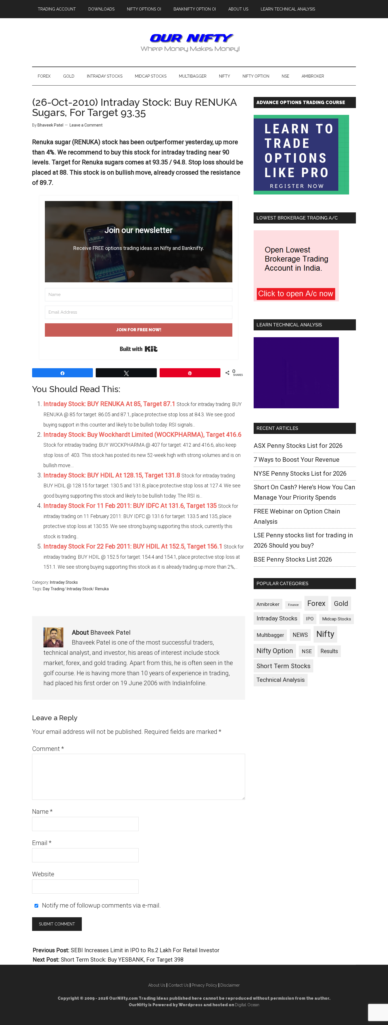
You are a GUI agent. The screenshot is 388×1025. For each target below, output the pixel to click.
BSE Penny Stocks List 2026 (293, 559)
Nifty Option (274, 651)
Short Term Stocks (283, 666)
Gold (341, 603)
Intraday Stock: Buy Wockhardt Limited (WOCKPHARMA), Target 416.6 (142, 434)
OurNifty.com (194, 42)
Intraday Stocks (64, 582)
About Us (156, 985)
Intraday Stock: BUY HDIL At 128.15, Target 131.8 (111, 475)
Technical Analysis (280, 679)
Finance (293, 605)
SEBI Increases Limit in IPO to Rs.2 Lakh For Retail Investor (145, 950)
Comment (48, 748)
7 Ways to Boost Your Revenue (296, 459)
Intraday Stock (80, 589)
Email (41, 842)
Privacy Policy (204, 985)
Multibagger (270, 635)
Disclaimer (230, 985)
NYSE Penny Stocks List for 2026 (300, 473)
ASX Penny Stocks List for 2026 (298, 445)
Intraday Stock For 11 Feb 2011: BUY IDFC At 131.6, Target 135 (130, 505)
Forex (316, 603)
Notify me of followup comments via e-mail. (101, 905)
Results (329, 651)
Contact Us (178, 985)
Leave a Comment (86, 125)
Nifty (325, 634)
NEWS (300, 635)
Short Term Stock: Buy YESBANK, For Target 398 (122, 959)
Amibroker (267, 604)
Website (43, 874)
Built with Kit (139, 349)
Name (42, 811)
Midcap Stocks (336, 619)
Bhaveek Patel (110, 632)
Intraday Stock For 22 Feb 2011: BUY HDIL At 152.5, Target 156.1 (132, 546)
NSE (307, 651)
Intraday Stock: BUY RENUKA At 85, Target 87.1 (109, 403)
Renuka (102, 589)
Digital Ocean (247, 1005)
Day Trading (53, 589)
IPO (310, 619)
